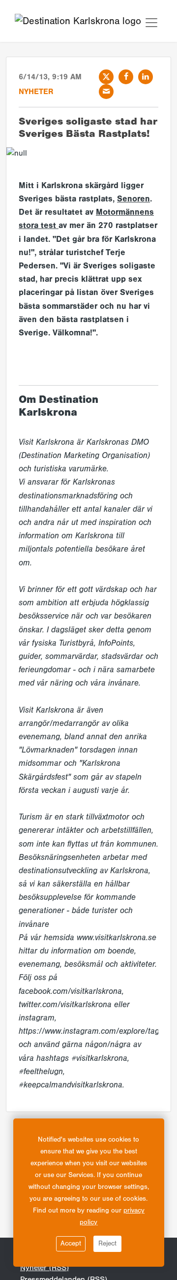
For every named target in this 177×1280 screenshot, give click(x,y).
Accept (70, 1243)
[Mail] (106, 91)
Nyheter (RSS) (44, 1267)
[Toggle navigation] (151, 22)
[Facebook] (125, 76)
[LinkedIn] (145, 76)
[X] (106, 76)
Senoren (133, 198)
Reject (107, 1243)
